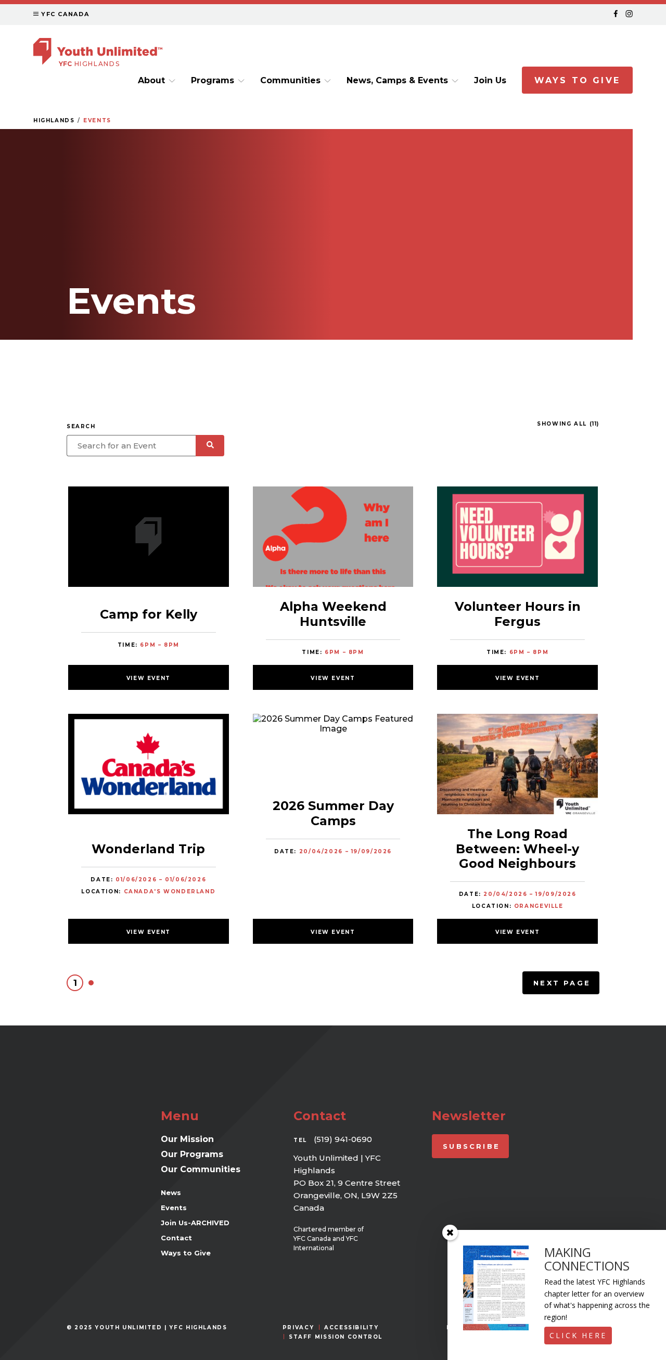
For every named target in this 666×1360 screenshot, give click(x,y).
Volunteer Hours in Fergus (518, 613)
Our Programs (192, 1154)
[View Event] (148, 537)
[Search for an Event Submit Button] (210, 445)
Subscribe (471, 1146)
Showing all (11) (568, 423)
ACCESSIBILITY (351, 1327)
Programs (212, 80)
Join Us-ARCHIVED (195, 1222)
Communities (290, 80)
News (171, 1192)
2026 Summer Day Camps (333, 813)
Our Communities (200, 1169)
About (151, 80)
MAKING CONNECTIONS (587, 1258)
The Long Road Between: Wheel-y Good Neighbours (517, 848)
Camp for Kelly (148, 614)
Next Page (562, 983)
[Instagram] (629, 14)
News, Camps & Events (397, 80)
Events (97, 120)
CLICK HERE (578, 1335)
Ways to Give (577, 80)
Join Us (490, 80)
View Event (148, 678)
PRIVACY (298, 1327)
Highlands (54, 120)
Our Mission (187, 1139)
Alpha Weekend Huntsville (333, 613)
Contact (176, 1238)
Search (81, 426)
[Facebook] (615, 14)
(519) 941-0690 (343, 1139)
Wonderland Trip (148, 848)
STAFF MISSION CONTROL (335, 1336)
